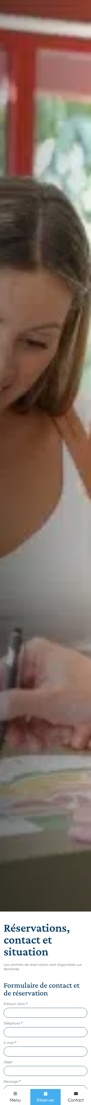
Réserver (46, 1100)
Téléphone (12, 1023)
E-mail (9, 1043)
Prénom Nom (14, 1004)
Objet (8, 1062)
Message (11, 1081)
